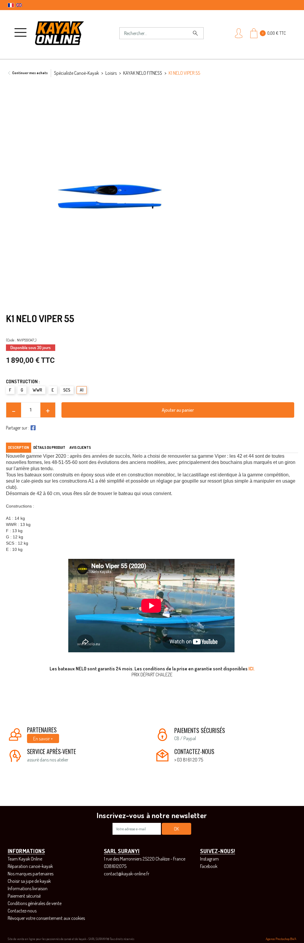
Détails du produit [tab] (49, 447)
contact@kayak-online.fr (126, 874)
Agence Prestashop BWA (281, 939)
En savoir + (43, 739)
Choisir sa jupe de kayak (29, 881)
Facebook (208, 866)
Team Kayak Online (25, 859)
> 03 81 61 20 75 (188, 760)
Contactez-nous (22, 911)
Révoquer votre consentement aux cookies (46, 918)
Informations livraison (28, 888)
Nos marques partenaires (30, 874)
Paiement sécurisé (24, 896)
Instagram (209, 859)
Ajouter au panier (178, 410)
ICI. (251, 669)
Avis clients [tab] (80, 447)
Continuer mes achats (30, 73)
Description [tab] (18, 447)
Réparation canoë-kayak (30, 866)
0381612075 (115, 866)
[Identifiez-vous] (239, 33)
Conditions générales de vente (34, 903)
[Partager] (32, 428)
